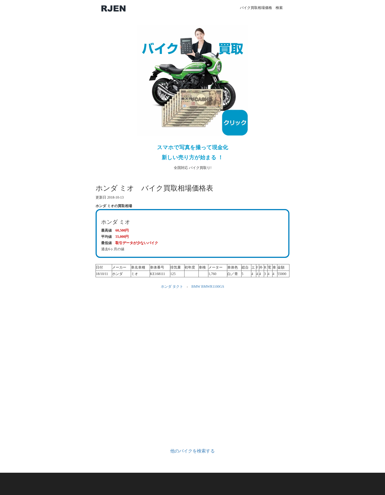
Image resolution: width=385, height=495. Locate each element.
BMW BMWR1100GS (207, 286)
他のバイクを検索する (192, 450)
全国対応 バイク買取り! (192, 157)
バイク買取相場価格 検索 (261, 8)
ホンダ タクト (172, 286)
